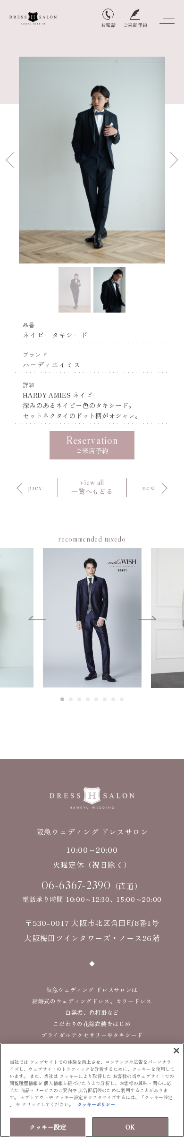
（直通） (92, 885)
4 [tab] (88, 699)
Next (174, 160)
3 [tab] (79, 699)
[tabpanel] (92, 617)
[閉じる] (176, 1050)
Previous (10, 160)
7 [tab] (113, 699)
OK (130, 1126)
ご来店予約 (92, 444)
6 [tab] (105, 699)
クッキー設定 (48, 1126)
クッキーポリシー (96, 1104)
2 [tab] (71, 699)
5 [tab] (96, 699)
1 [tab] (62, 699)
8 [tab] (122, 699)
